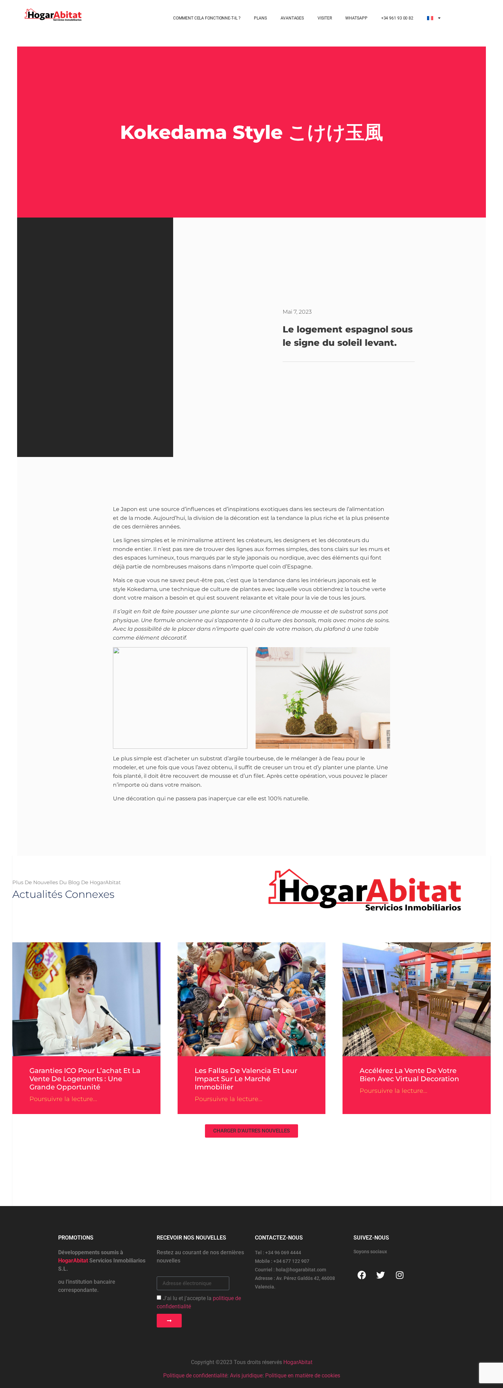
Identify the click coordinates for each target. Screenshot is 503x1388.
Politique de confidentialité (195, 1375)
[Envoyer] (169, 1320)
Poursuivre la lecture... (63, 1099)
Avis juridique (246, 1375)
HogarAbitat (297, 1362)
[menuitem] (434, 18)
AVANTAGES (292, 18)
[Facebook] (362, 1274)
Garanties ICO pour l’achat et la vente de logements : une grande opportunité (84, 1078)
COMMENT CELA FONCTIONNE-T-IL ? (206, 18)
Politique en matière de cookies (302, 1375)
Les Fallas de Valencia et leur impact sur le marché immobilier (246, 1078)
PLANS (260, 18)
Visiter (325, 18)
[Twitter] (380, 1274)
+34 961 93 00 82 (397, 18)
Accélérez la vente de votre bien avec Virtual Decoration (409, 1074)
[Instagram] (399, 1274)
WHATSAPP (356, 18)
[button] (251, 1131)
